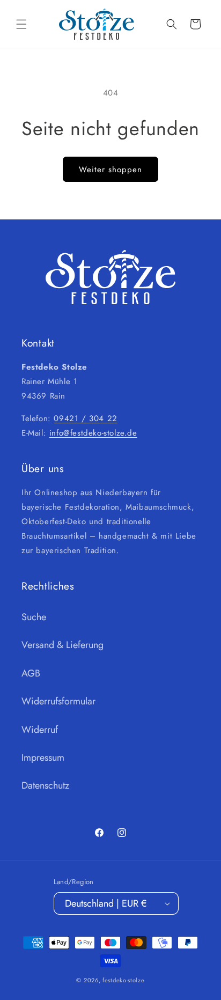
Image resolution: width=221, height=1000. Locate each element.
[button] (21, 24)
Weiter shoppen (110, 169)
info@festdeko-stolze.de (93, 433)
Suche (33, 617)
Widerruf (39, 730)
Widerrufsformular (58, 701)
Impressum (42, 757)
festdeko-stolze (123, 980)
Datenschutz (45, 785)
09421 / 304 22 (85, 418)
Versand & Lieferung (62, 645)
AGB (30, 673)
